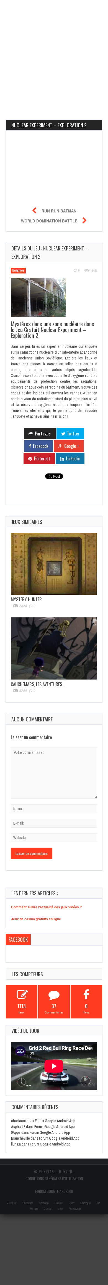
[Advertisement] (54, 54)
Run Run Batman (59, 211)
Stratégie (86, 1203)
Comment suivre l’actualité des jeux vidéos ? (46, 907)
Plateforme (27, 1203)
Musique (11, 1203)
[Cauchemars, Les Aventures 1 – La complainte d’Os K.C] (54, 648)
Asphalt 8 (18, 1126)
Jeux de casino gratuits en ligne (36, 919)
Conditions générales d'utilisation (54, 1178)
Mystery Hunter (26, 599)
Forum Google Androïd (54, 1191)
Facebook (18, 939)
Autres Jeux (75, 1209)
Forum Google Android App (55, 1120)
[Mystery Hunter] (54, 564)
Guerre (47, 1209)
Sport (71, 1203)
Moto (60, 1209)
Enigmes (18, 270)
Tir (98, 1203)
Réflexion (44, 1203)
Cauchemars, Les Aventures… (38, 684)
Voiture (34, 1209)
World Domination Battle (49, 221)
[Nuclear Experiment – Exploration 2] (41, 298)
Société (59, 1203)
